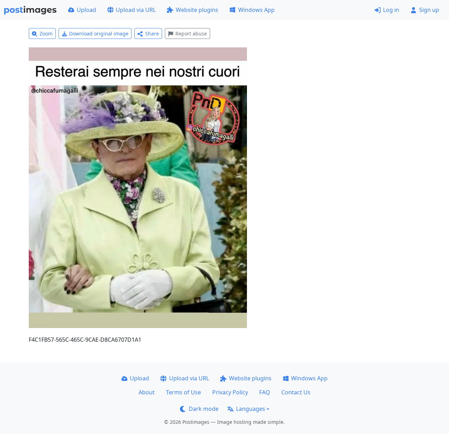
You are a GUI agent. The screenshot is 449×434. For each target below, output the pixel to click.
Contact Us (295, 392)
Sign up (429, 10)
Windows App (256, 10)
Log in (391, 10)
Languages (250, 409)
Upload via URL (136, 10)
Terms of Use (183, 392)
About (147, 392)
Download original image (98, 33)
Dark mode (204, 409)
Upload (86, 10)
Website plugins (197, 10)
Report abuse (191, 33)
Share (152, 33)
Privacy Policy (230, 392)
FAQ (264, 392)
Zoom (46, 33)
